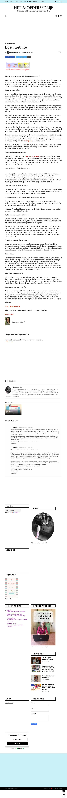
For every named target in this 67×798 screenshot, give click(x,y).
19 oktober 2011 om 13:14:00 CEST (25, 427)
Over (11, 1)
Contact (42, 1)
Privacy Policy (18, 1)
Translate (17, 512)
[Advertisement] (33, 26)
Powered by (13, 748)
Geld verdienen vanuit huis (31, 1)
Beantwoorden (14, 443)
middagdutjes (28, 141)
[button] (58, 16)
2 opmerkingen (9, 420)
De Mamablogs (11, 618)
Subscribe (17, 743)
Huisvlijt (9, 610)
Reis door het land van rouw (14, 614)
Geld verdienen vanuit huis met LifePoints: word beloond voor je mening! (48, 687)
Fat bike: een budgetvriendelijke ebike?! (16, 611)
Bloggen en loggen (11, 623)
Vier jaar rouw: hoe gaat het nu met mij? (16, 615)
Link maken (9, 342)
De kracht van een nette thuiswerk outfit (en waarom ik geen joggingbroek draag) (48, 668)
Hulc (6, 340)
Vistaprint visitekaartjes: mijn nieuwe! (48, 676)
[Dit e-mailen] (29, 57)
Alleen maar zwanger (32, 156)
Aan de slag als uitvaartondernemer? (48, 658)
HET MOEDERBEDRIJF (33, 7)
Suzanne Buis (9, 314)
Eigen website (11, 43)
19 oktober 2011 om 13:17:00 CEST (25, 447)
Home (6, 1)
